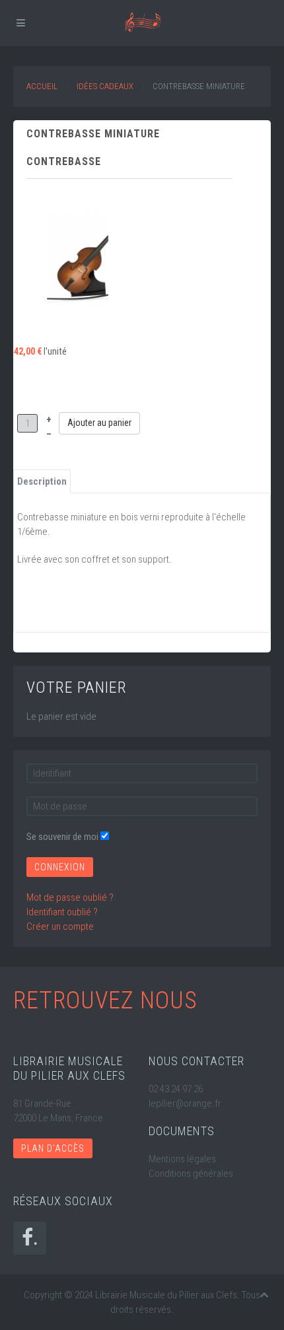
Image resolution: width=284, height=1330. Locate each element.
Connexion (59, 867)
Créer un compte (60, 926)
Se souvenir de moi (62, 837)
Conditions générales (191, 1173)
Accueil (41, 86)
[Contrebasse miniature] (78, 259)
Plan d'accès (53, 1148)
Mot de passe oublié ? (70, 897)
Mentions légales (182, 1159)
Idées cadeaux (105, 86)
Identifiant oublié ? (62, 912)
